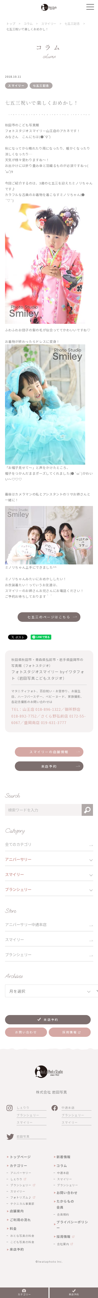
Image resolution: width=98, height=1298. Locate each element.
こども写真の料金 (22, 1242)
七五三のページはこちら (48, 617)
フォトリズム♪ (20, 1197)
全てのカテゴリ (18, 844)
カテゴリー (18, 1165)
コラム (62, 1165)
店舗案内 (17, 1211)
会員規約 (63, 1214)
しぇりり (23, 1108)
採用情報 (64, 1236)
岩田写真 (23, 1136)
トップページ (20, 1156)
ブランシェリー (18, 954)
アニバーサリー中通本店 (25, 924)
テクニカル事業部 (22, 1204)
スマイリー (14, 939)
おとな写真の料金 (22, 1236)
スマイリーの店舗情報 (49, 751)
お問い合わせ (67, 1192)
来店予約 (49, 766)
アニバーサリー (20, 1173)
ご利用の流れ (20, 1219)
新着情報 (64, 1156)
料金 (13, 1228)
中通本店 (68, 1108)
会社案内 (63, 1244)
